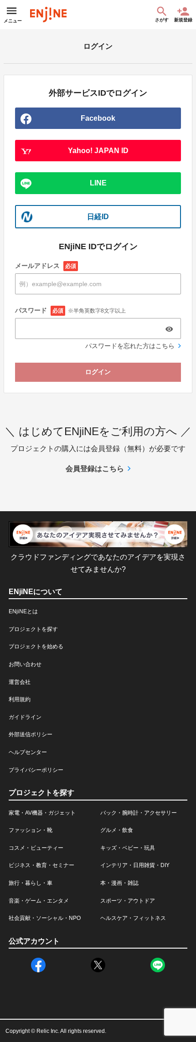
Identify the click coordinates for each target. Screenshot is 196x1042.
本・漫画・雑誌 (119, 883)
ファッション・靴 (30, 830)
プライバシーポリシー (36, 770)
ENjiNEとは (23, 611)
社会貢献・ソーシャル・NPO (45, 918)
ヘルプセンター (28, 752)
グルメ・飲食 (116, 830)
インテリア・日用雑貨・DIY (135, 865)
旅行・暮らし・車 (30, 883)
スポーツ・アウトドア (127, 901)
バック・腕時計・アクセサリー (138, 813)
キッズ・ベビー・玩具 (127, 848)
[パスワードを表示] (169, 329)
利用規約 (20, 699)
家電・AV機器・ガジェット (42, 813)
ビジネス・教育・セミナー (41, 865)
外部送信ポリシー (30, 734)
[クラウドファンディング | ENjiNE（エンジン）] (48, 14)
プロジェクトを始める (36, 646)
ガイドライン (25, 717)
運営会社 (20, 682)
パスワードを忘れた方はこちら (130, 345)
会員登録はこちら (95, 468)
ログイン (98, 371)
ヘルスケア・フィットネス (133, 918)
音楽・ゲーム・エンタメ (39, 901)
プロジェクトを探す (33, 629)
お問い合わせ (25, 664)
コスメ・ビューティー (36, 848)
